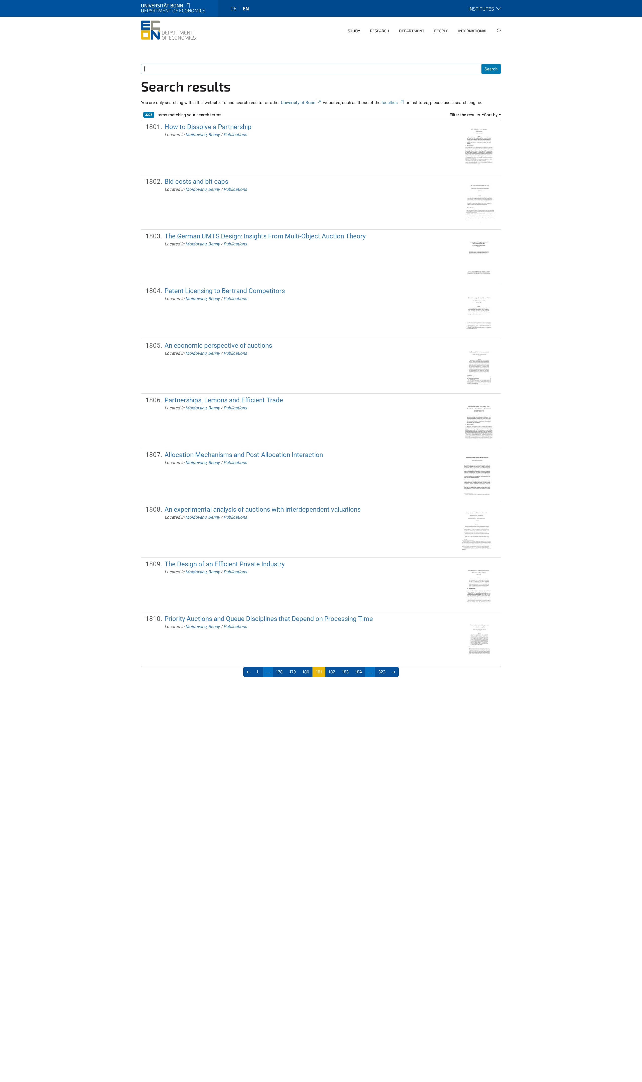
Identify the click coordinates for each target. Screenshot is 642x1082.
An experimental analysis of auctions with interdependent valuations (263, 509)
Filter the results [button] (465, 114)
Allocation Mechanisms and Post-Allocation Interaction (244, 455)
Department (411, 30)
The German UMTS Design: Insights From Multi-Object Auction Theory (265, 236)
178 (279, 671)
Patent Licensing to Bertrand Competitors (225, 291)
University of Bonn (298, 102)
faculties (389, 102)
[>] (394, 672)
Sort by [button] (491, 114)
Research (379, 30)
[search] (497, 34)
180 (305, 671)
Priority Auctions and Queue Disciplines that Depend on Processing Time (269, 618)
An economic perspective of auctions (218, 345)
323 (381, 671)
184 (358, 671)
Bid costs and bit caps (196, 181)
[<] (248, 672)
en (246, 8)
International (472, 30)
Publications (235, 134)
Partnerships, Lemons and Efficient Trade (224, 400)
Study (354, 30)
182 (332, 671)
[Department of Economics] (168, 30)
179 (292, 671)
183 (345, 671)
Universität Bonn (162, 5)
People (441, 30)
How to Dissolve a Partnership (208, 127)
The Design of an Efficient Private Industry (225, 564)
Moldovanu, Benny (202, 134)
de (233, 8)
